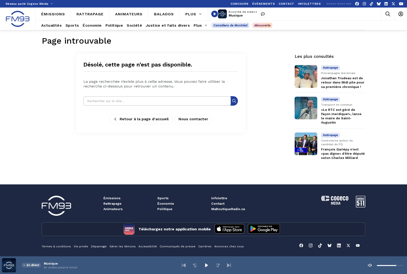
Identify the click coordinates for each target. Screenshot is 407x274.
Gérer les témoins (123, 246)
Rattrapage (112, 203)
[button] (183, 265)
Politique (164, 209)
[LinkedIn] (386, 4)
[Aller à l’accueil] (17, 19)
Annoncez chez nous (229, 246)
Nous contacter (193, 119)
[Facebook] (357, 4)
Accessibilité (147, 246)
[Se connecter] (400, 14)
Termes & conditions (56, 246)
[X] (393, 4)
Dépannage (99, 246)
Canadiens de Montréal (230, 25)
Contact (217, 203)
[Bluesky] (379, 4)
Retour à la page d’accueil (144, 119)
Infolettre (219, 198)
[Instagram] (364, 4)
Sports (163, 198)
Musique (236, 15)
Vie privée (81, 246)
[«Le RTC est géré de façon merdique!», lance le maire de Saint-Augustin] (306, 108)
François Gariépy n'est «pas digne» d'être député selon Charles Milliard (343, 153)
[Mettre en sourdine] (369, 265)
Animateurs (113, 209)
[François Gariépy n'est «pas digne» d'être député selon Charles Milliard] (306, 144)
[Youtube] (401, 4)
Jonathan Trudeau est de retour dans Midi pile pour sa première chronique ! (342, 82)
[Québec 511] (360, 206)
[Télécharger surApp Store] (229, 229)
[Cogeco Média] (334, 203)
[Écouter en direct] (214, 14)
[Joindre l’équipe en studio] (262, 13)
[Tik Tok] (371, 4)
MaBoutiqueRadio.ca (228, 209)
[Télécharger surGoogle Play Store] (264, 229)
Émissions (112, 198)
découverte (262, 25)
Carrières (205, 246)
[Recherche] (234, 100)
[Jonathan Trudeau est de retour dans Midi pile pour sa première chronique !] (306, 76)
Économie (165, 203)
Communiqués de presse (177, 246)
